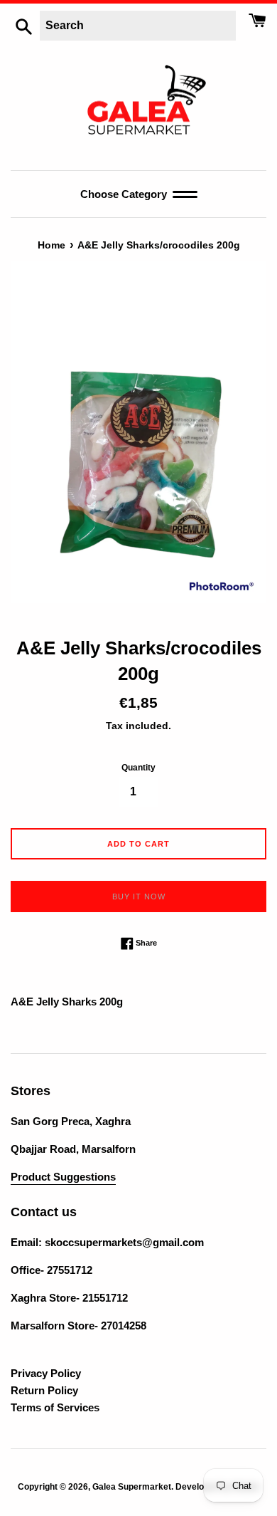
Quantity (138, 768)
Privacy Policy (46, 1373)
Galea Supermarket (131, 1487)
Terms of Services (55, 1407)
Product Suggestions (63, 1177)
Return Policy (44, 1390)
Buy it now (138, 896)
